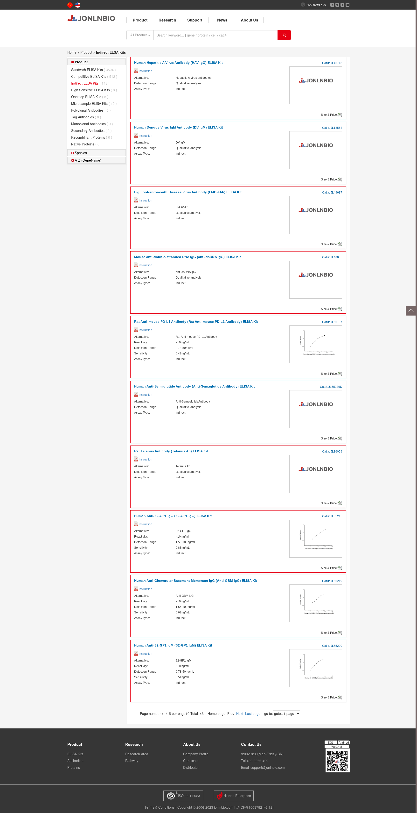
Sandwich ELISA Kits (93, 69)
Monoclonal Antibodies (92, 123)
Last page (252, 713)
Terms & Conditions (159, 807)
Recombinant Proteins (91, 137)
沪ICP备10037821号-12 (254, 807)
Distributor (191, 767)
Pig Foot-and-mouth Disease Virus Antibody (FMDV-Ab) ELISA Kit (188, 192)
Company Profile (195, 753)
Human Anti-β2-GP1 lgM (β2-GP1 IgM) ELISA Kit (173, 645)
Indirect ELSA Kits (90, 83)
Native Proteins (86, 144)
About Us (249, 20)
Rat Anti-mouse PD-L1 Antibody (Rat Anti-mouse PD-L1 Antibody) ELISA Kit (196, 322)
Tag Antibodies (86, 117)
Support (194, 20)
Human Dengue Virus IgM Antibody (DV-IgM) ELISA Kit (178, 127)
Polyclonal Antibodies (91, 110)
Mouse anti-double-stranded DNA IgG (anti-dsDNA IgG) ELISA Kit (187, 257)
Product (140, 20)
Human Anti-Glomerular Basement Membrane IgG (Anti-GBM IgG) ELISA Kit (195, 581)
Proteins (73, 767)
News (222, 20)
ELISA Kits (75, 753)
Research (167, 20)
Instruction (145, 71)
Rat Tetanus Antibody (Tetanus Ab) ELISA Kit (171, 451)
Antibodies (75, 760)
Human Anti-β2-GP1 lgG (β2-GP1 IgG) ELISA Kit (173, 516)
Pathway (131, 760)
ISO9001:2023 (189, 795)
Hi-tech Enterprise (236, 795)
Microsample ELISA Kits (94, 103)
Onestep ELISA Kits (89, 96)
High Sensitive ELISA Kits (94, 89)
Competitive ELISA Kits (94, 76)
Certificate (191, 760)
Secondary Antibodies (91, 130)
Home (71, 52)
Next (239, 713)
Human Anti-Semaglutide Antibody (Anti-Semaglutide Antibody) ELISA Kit (194, 386)
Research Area (136, 753)
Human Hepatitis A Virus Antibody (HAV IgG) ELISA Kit (178, 63)
